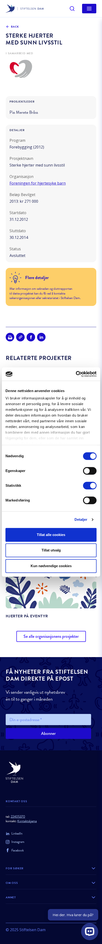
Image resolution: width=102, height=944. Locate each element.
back (15, 27)
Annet (11, 897)
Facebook (17, 850)
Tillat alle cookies (51, 535)
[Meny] (89, 8)
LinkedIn (17, 833)
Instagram (17, 841)
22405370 (18, 816)
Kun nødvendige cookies (51, 566)
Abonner (48, 733)
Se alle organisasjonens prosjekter (51, 636)
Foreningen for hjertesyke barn (37, 183)
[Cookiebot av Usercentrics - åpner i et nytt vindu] (76, 374)
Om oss (12, 883)
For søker (14, 868)
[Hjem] (51, 772)
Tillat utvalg (51, 550)
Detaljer (81, 519)
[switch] (90, 471)
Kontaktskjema (27, 821)
